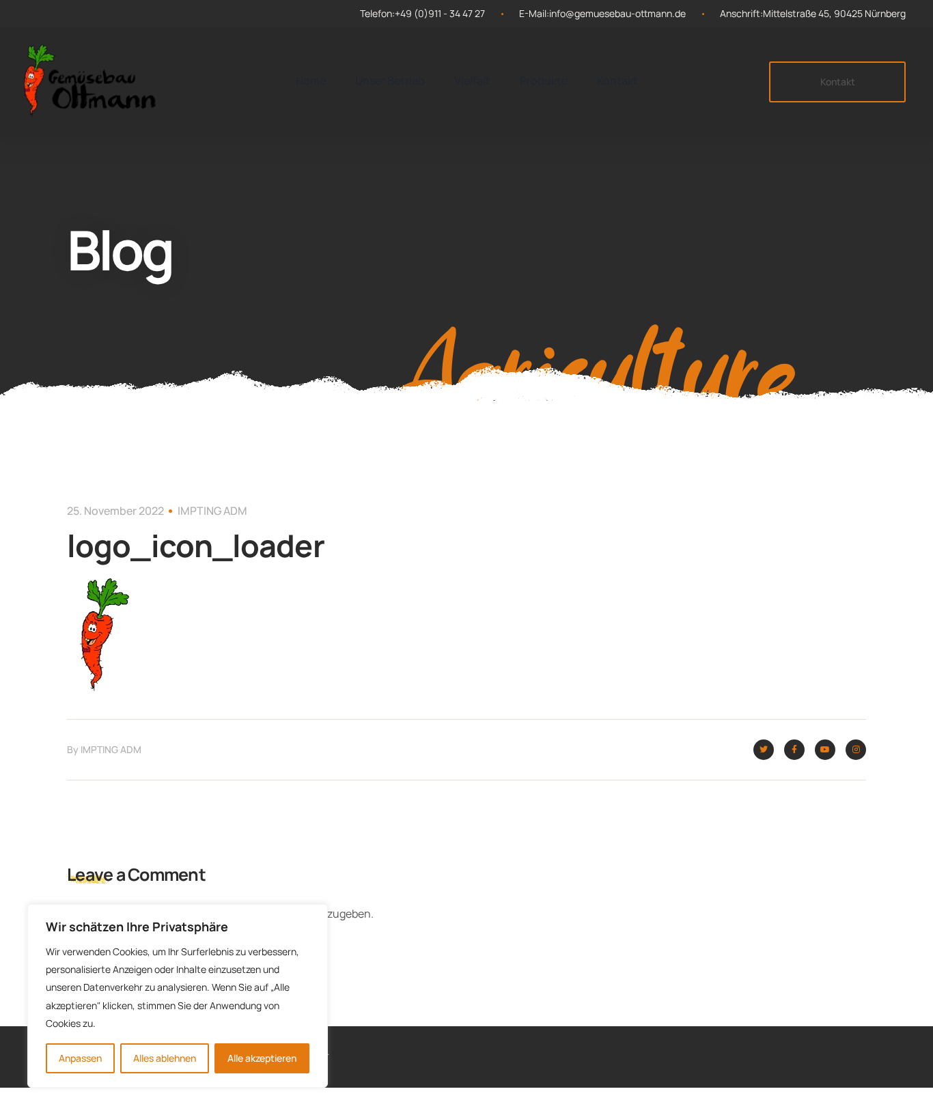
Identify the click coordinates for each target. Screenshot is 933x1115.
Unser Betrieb (390, 80)
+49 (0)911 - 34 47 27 (440, 13)
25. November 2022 (115, 510)
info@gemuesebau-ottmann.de (617, 13)
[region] (177, 996)
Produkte (544, 80)
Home (311, 80)
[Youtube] (825, 749)
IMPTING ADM (212, 510)
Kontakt (617, 80)
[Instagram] (856, 749)
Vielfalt (472, 80)
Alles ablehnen (164, 1058)
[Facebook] (794, 749)
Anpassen (80, 1058)
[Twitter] (763, 749)
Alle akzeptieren (261, 1058)
